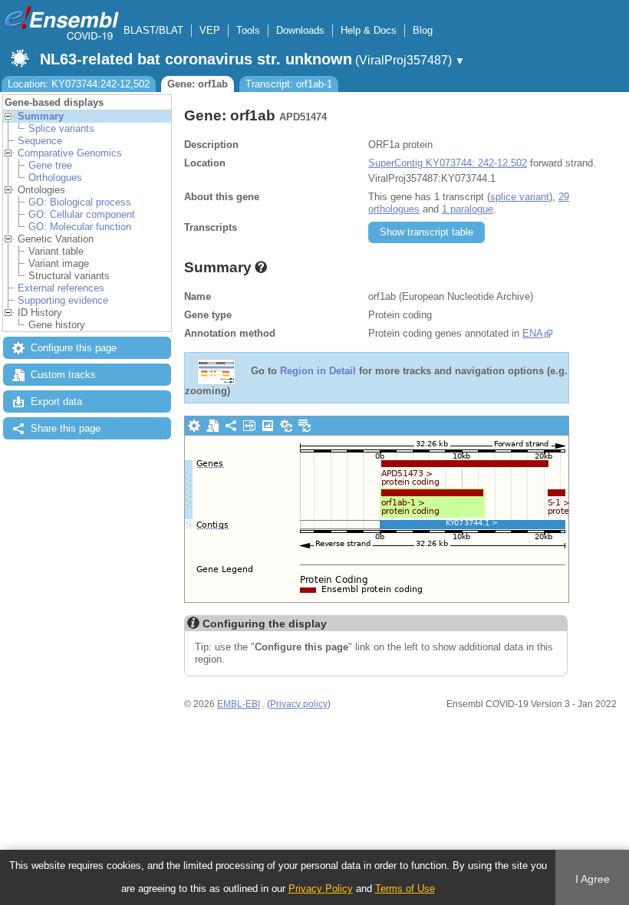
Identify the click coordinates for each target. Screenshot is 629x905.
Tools (248, 30)
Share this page (65, 428)
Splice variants (61, 128)
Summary (41, 116)
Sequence (40, 140)
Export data (56, 401)
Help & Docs (369, 30)
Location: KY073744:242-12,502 (79, 84)
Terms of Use (405, 888)
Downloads (300, 30)
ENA (532, 333)
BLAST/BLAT (153, 30)
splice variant (519, 196)
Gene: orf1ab (197, 84)
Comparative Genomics (70, 153)
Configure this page (74, 348)
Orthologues (55, 177)
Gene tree (50, 165)
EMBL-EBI (238, 704)
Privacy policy (299, 704)
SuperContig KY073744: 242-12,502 (447, 163)
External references (61, 288)
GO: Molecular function (79, 226)
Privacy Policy (320, 888)
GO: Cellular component (81, 214)
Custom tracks (63, 374)
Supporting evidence (63, 300)
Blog (423, 30)
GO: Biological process (79, 202)
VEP (209, 30)
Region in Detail (318, 371)
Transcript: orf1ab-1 (288, 84)
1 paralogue (467, 209)
